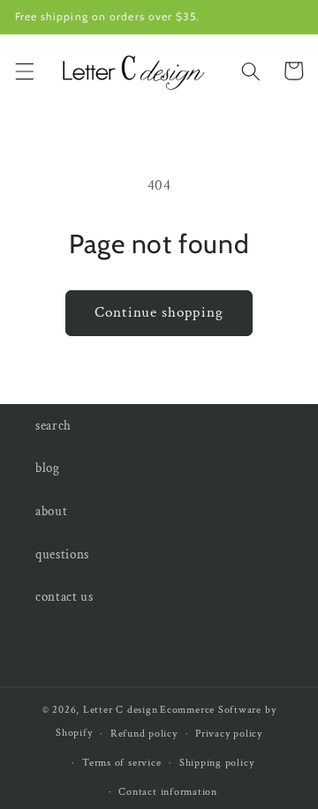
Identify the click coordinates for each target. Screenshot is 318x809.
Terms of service (121, 762)
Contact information (167, 791)
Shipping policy (216, 762)
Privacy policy (228, 733)
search (53, 425)
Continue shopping (159, 312)
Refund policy (144, 733)
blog (47, 467)
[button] (24, 70)
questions (62, 554)
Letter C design (120, 709)
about (51, 511)
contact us (64, 596)
